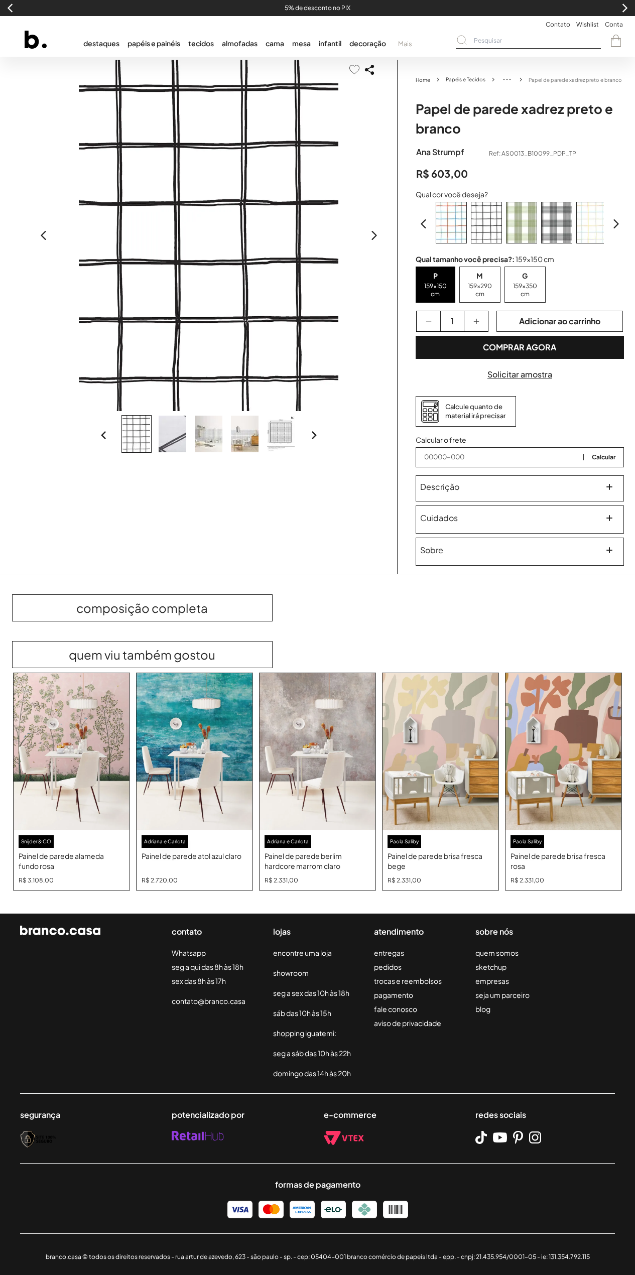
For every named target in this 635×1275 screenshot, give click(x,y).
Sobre (431, 550)
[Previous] (104, 435)
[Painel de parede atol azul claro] (194, 751)
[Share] (369, 70)
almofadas (240, 43)
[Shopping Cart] (616, 41)
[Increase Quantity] (476, 321)
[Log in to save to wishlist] (354, 69)
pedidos (388, 966)
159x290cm (480, 290)
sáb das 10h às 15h (302, 1012)
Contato (558, 24)
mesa (301, 43)
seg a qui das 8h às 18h (207, 966)
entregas (389, 952)
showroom (291, 972)
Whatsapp (189, 952)
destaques (101, 43)
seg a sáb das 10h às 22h (312, 1053)
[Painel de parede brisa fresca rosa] (563, 751)
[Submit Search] (462, 40)
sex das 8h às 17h (199, 980)
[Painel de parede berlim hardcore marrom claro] (317, 751)
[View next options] (616, 224)
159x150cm (435, 290)
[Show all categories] (507, 79)
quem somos (497, 952)
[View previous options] (424, 224)
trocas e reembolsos (408, 980)
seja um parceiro (502, 994)
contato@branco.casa (208, 1000)
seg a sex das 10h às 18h (311, 992)
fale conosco (395, 1008)
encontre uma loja (302, 952)
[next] (374, 235)
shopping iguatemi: (304, 1033)
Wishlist (587, 24)
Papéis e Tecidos (465, 79)
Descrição (439, 486)
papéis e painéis (154, 43)
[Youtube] (500, 1137)
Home (423, 80)
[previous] (43, 235)
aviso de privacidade (407, 1023)
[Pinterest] (518, 1137)
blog (482, 1008)
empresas (492, 980)
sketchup (490, 966)
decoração (367, 43)
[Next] (314, 435)
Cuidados (439, 518)
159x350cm (525, 290)
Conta (614, 24)
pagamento (393, 994)
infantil (330, 43)
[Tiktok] (481, 1137)
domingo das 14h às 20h (312, 1073)
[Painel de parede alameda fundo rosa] (72, 751)
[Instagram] (535, 1137)
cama (275, 43)
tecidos (201, 43)
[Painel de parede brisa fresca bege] (440, 751)
